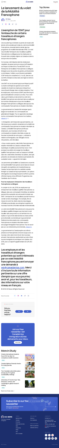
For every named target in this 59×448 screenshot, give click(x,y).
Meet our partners (34, 425)
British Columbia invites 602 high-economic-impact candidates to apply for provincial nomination (48, 12)
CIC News (8, 19)
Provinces (42, 15)
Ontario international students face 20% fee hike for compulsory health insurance (10, 356)
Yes (19, 311)
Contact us (47, 418)
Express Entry (19, 418)
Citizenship (42, 27)
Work (17, 426)
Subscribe (55, 1)
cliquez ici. (29, 227)
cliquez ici (4, 118)
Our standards (33, 420)
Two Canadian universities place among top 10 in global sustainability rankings (11, 372)
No (27, 311)
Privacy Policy (55, 444)
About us (32, 418)
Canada (17, 420)
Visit (17, 431)
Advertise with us (34, 427)
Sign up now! (15, 407)
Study (3, 360)
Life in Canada (19, 433)
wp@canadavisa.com (12, 267)
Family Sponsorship (20, 424)
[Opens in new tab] (46, 435)
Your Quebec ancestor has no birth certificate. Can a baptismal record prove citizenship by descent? (48, 22)
